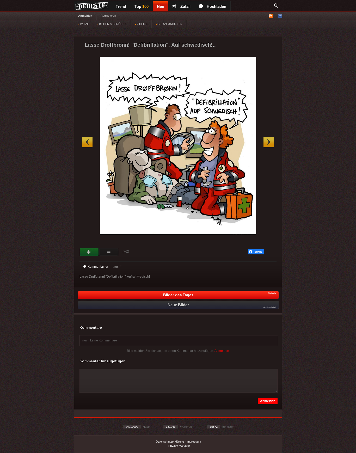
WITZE (84, 24)
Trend (121, 6)
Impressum (194, 441)
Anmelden (85, 15)
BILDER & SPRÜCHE (112, 24)
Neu (160, 6)
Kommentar (98, 266)
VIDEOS (141, 24)
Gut (89, 252)
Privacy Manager (179, 445)
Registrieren (108, 15)
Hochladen (216, 6)
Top (141, 6)
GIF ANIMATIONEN (169, 24)
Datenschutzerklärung (170, 441)
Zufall (185, 6)
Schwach (109, 252)
